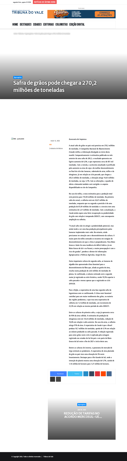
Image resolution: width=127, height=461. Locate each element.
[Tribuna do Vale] (27, 11)
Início (15, 33)
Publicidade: (81, 8)
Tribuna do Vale (48, 456)
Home (15, 25)
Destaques (25, 25)
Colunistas (61, 25)
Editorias (48, 25)
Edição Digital (77, 25)
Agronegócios (29, 33)
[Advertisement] (63, 120)
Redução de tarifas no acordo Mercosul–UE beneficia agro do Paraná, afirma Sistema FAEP (82, 418)
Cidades (37, 25)
